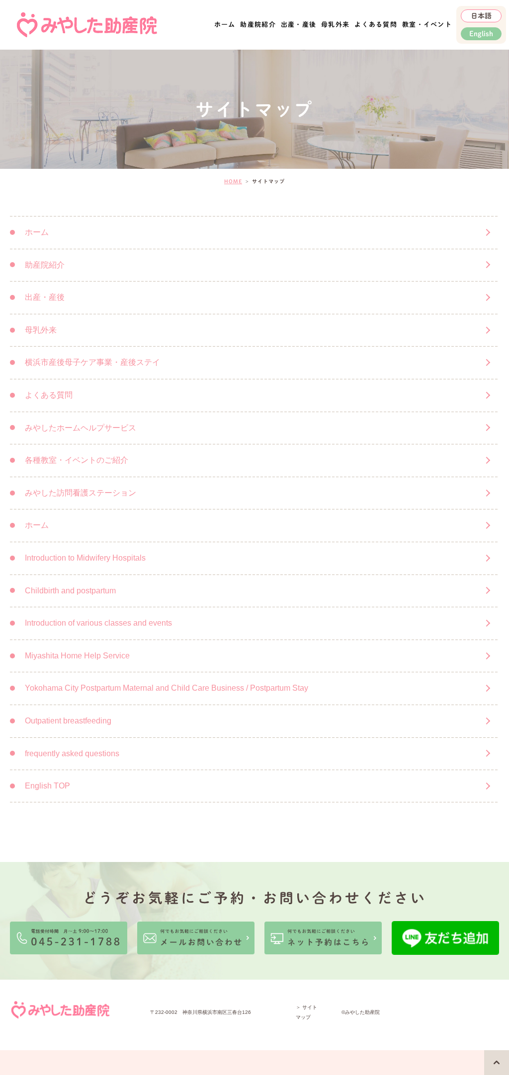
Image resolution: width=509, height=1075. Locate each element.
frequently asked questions (72, 753)
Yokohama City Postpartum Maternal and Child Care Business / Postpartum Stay (166, 688)
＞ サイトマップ (306, 1012)
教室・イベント (427, 24)
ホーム (225, 24)
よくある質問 (375, 24)
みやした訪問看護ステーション (80, 493)
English (481, 33)
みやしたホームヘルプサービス (80, 428)
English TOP (47, 786)
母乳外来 (335, 24)
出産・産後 (45, 297)
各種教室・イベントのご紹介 (76, 460)
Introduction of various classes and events (98, 623)
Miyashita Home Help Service (77, 655)
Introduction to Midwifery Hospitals (85, 558)
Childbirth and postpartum (70, 590)
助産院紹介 (257, 24)
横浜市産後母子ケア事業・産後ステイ (92, 362)
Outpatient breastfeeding (68, 721)
